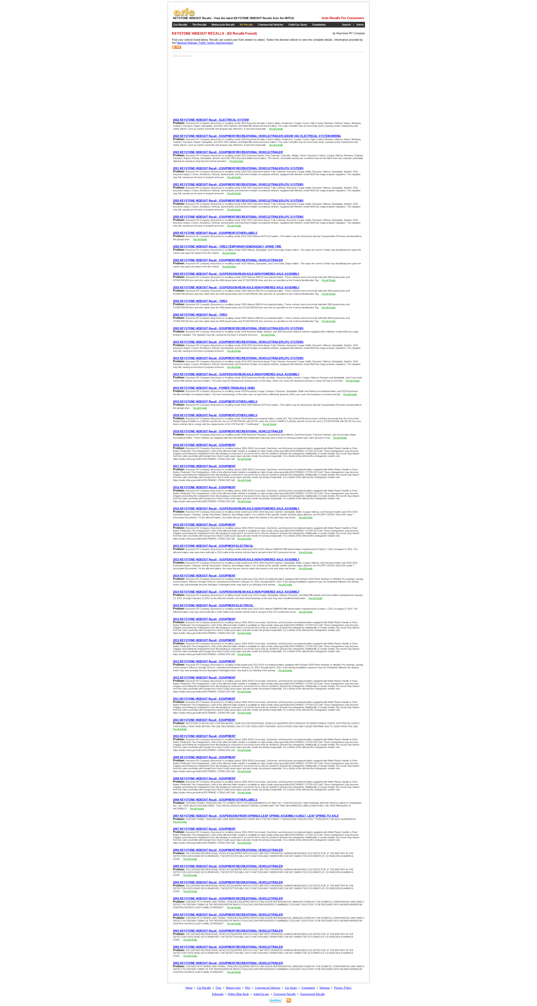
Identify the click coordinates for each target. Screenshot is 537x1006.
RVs (247, 987)
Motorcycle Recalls (223, 24)
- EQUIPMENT (204, 445)
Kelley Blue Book (238, 994)
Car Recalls (180, 24)
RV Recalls (246, 24)
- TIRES (200, 301)
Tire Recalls (199, 24)
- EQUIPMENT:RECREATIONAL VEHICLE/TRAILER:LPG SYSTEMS (238, 168)
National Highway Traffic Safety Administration (205, 42)
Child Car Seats (297, 24)
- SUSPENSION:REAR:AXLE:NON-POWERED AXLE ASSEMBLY (236, 273)
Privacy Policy (343, 987)
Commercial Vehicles (270, 24)
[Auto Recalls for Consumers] (184, 15)
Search (346, 24)
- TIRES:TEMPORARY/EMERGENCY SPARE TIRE (227, 246)
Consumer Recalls (285, 994)
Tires (218, 987)
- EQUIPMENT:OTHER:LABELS (215, 233)
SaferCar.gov (261, 994)
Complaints (319, 24)
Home (189, 987)
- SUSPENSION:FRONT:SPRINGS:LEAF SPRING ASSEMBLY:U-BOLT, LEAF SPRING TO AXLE (256, 815)
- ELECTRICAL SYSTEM (211, 119)
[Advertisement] (208, 86)
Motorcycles (233, 987)
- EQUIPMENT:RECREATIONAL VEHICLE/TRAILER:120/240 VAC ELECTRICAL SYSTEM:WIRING (257, 136)
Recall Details (276, 129)
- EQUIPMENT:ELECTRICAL (213, 545)
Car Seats (291, 987)
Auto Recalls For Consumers (343, 18)
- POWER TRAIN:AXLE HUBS (214, 388)
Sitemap (324, 987)
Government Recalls (312, 994)
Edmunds (218, 994)
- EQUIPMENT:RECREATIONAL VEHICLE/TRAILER (228, 152)
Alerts (360, 24)
